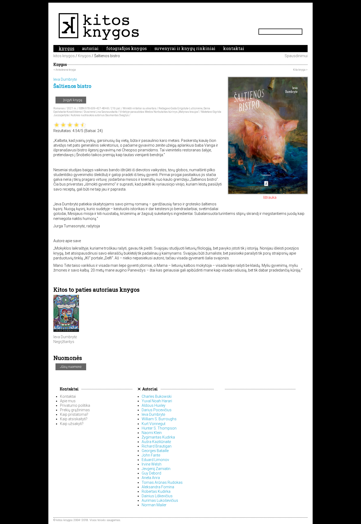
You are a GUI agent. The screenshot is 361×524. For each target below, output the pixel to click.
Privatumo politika (75, 405)
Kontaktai (233, 48)
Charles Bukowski (157, 396)
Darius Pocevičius (157, 410)
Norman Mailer (154, 505)
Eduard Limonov (155, 460)
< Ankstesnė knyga (64, 69)
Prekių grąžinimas (75, 410)
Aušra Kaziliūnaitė (156, 442)
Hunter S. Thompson (159, 428)
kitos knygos (64, 56)
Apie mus (68, 401)
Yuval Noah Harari (157, 401)
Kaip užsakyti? (72, 424)
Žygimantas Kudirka (158, 437)
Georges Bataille (155, 451)
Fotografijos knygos (126, 48)
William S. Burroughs (159, 419)
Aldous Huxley (153, 405)
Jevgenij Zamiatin (156, 469)
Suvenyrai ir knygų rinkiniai (184, 48)
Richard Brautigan (157, 446)
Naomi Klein (152, 433)
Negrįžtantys (63, 342)
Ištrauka (269, 197)
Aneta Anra (151, 478)
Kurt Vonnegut (153, 424)
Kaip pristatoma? (74, 414)
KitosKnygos (180, 26)
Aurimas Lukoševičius (160, 500)
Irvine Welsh (151, 464)
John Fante (151, 455)
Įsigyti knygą (72, 100)
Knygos (66, 48)
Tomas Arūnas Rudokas (162, 482)
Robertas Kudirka (156, 491)
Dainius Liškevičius (157, 496)
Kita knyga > (300, 69)
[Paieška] (300, 32)
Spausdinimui (296, 56)
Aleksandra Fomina (158, 487)
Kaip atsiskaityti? (73, 419)
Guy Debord (151, 473)
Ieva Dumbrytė (65, 337)
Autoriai (90, 48)
